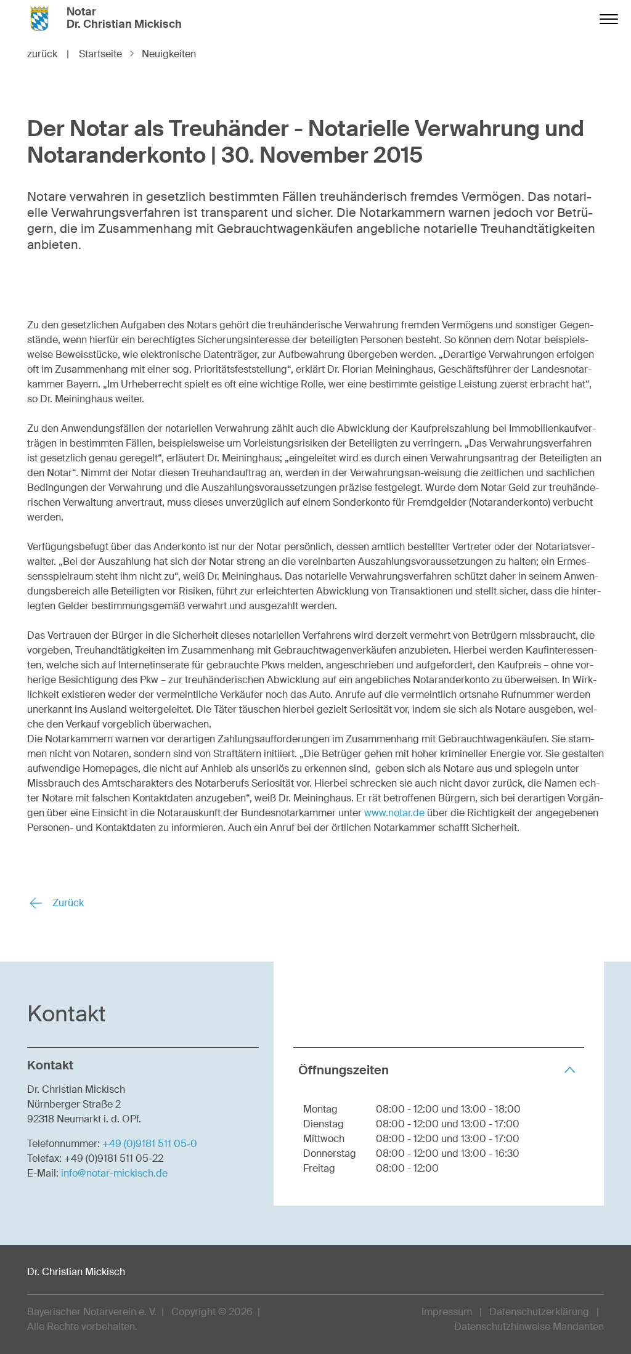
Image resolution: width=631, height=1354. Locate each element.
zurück (48, 53)
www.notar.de (394, 812)
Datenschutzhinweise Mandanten (529, 1326)
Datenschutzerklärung (539, 1311)
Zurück (67, 902)
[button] (438, 1069)
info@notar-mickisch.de (114, 1173)
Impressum (446, 1311)
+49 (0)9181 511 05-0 (149, 1143)
